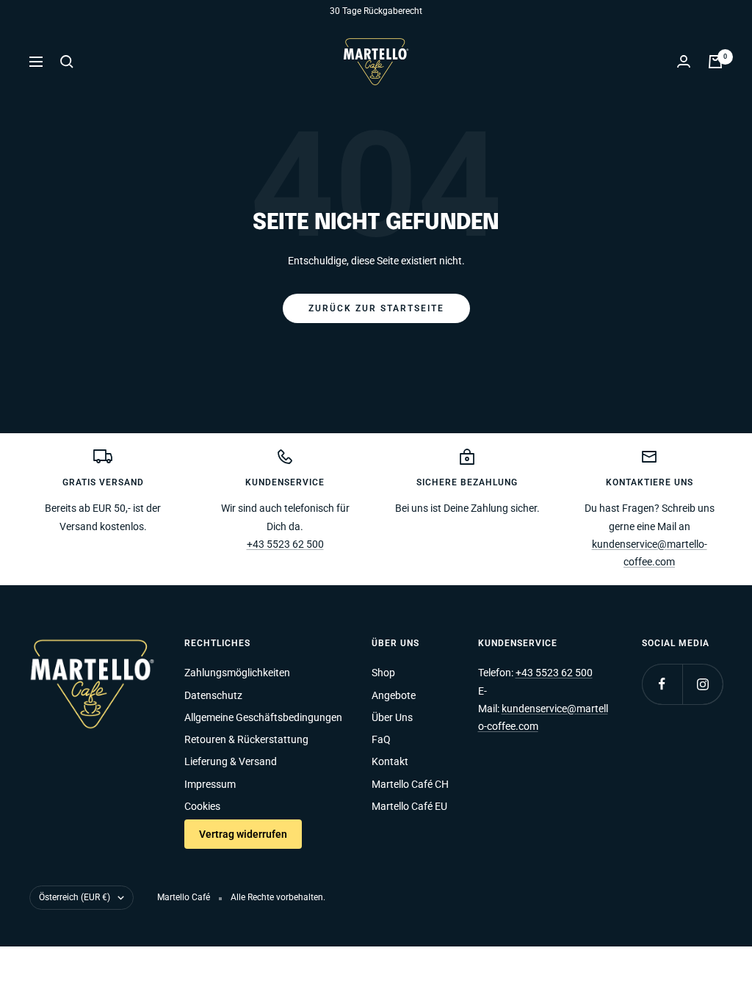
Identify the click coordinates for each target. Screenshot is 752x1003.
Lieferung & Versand (230, 761)
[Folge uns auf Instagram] (702, 684)
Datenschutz (213, 695)
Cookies (202, 806)
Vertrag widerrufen (243, 834)
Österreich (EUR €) (74, 897)
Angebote (394, 695)
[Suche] (66, 61)
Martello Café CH (410, 784)
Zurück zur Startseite (376, 308)
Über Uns (392, 717)
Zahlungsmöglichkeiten (237, 672)
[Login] (683, 61)
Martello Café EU (409, 806)
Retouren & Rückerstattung (246, 739)
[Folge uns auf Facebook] (662, 684)
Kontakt (390, 761)
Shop (383, 672)
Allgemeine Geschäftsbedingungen (263, 717)
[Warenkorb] (715, 61)
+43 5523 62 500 (285, 544)
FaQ (381, 739)
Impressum (210, 784)
